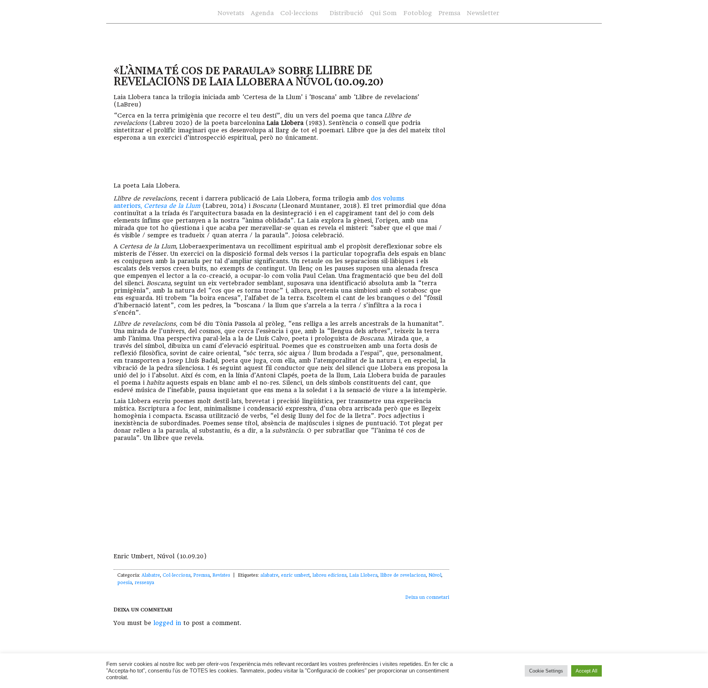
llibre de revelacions (403, 575)
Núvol (434, 575)
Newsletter (483, 13)
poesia (124, 582)
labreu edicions (329, 575)
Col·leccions (299, 13)
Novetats (231, 13)
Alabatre (151, 575)
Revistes (221, 575)
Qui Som (383, 13)
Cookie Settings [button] (546, 671)
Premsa (449, 13)
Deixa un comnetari (427, 597)
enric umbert (295, 575)
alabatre (269, 575)
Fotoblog (417, 13)
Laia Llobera (363, 575)
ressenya (144, 582)
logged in (167, 622)
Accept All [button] (586, 671)
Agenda (262, 13)
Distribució (346, 13)
